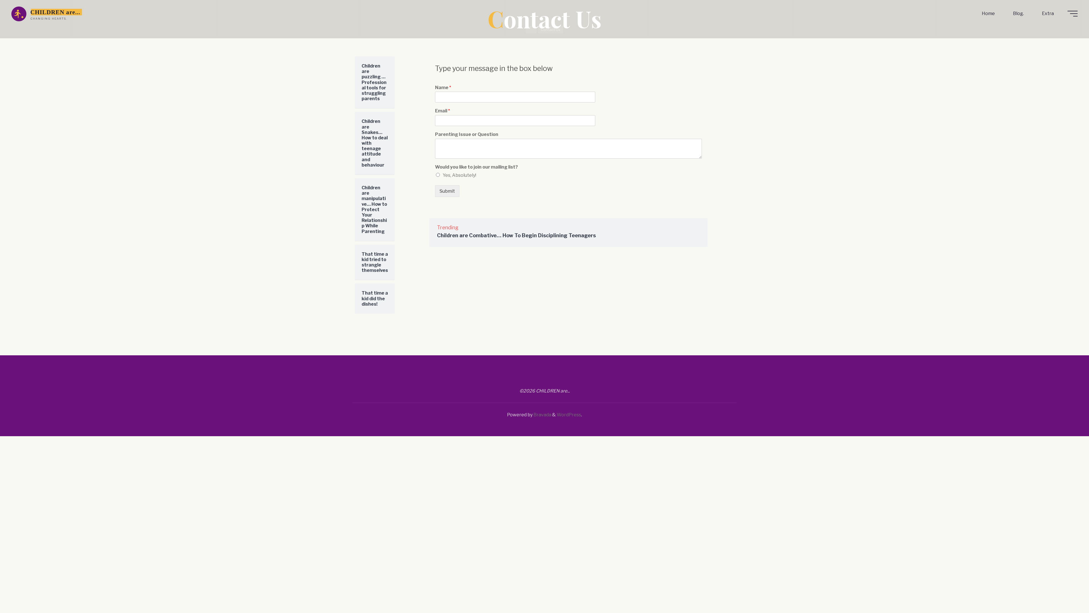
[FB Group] (551, 377)
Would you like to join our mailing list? (476, 167)
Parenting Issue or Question (466, 134)
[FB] (537, 377)
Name (443, 87)
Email (442, 111)
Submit (447, 191)
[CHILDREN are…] (18, 13)
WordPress (569, 414)
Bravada (542, 414)
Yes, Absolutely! (459, 175)
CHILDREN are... (55, 12)
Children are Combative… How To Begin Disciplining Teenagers (516, 235)
